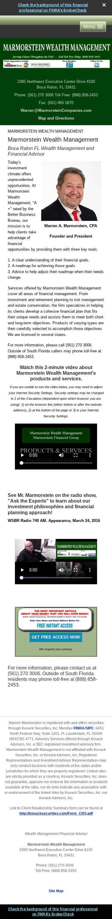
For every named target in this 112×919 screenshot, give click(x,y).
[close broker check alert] (104, 5)
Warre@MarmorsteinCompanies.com (56, 110)
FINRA (79, 728)
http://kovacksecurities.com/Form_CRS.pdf (56, 813)
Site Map (56, 891)
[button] (93, 26)
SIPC (89, 728)
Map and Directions (56, 118)
